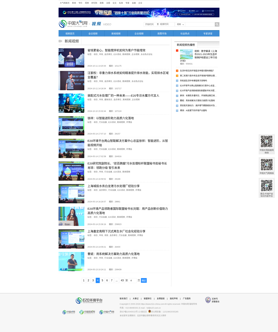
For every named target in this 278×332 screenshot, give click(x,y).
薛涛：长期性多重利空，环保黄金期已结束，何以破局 (199, 96)
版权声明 (174, 299)
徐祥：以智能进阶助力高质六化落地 (111, 118)
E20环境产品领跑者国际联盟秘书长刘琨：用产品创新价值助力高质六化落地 (199, 91)
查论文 (144, 312)
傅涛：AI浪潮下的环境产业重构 (193, 110)
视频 (87, 3)
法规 (108, 3)
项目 (106, 235)
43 (122, 280)
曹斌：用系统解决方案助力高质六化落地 (114, 254)
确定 (144, 280)
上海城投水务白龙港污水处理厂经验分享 (114, 186)
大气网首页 (65, 3)
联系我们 (123, 299)
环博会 (129, 122)
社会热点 (185, 33)
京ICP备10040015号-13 (130, 312)
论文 (114, 3)
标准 (121, 3)
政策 (102, 3)
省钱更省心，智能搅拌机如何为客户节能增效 (116, 50)
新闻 (74, 3)
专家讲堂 (207, 33)
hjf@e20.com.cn (154, 308)
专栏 (80, 3)
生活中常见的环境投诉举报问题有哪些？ (197, 71)
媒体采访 (108, 100)
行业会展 (103, 122)
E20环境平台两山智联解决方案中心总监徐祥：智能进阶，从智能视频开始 (199, 86)
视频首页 (69, 33)
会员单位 (108, 54)
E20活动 (117, 54)
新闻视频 (115, 33)
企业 (140, 3)
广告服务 (187, 299)
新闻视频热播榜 (186, 44)
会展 (134, 3)
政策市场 (162, 33)
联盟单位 (148, 299)
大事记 (136, 299)
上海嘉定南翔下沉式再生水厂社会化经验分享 (116, 231)
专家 (127, 3)
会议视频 (92, 33)
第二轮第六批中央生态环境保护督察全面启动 (199, 76)
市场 (101, 54)
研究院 (94, 3)
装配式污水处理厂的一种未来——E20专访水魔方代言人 (123, 95)
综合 (96, 54)
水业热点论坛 (146, 54)
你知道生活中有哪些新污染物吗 (193, 81)
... (117, 280)
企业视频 (139, 33)
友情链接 (161, 299)
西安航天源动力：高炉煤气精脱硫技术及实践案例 (199, 105)
